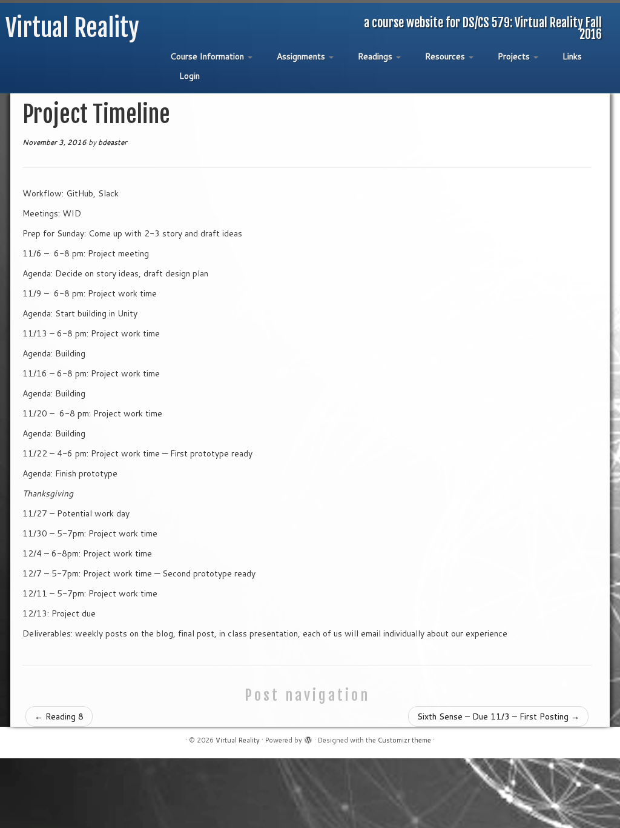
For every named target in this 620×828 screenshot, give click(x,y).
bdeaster (112, 142)
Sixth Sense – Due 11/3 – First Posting (498, 716)
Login (189, 76)
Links (572, 56)
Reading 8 (59, 716)
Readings (376, 56)
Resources (446, 56)
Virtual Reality (72, 28)
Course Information (208, 56)
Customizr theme (404, 740)
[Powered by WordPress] (308, 737)
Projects (515, 56)
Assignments (302, 56)
